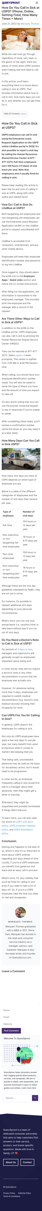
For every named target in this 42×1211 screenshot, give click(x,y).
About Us (11, 1162)
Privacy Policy (9, 1193)
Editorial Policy (24, 1193)
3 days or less (24, 649)
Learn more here (28, 1088)
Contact (27, 1162)
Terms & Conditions (11, 1196)
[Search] (35, 1098)
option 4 (20, 355)
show (23, 114)
